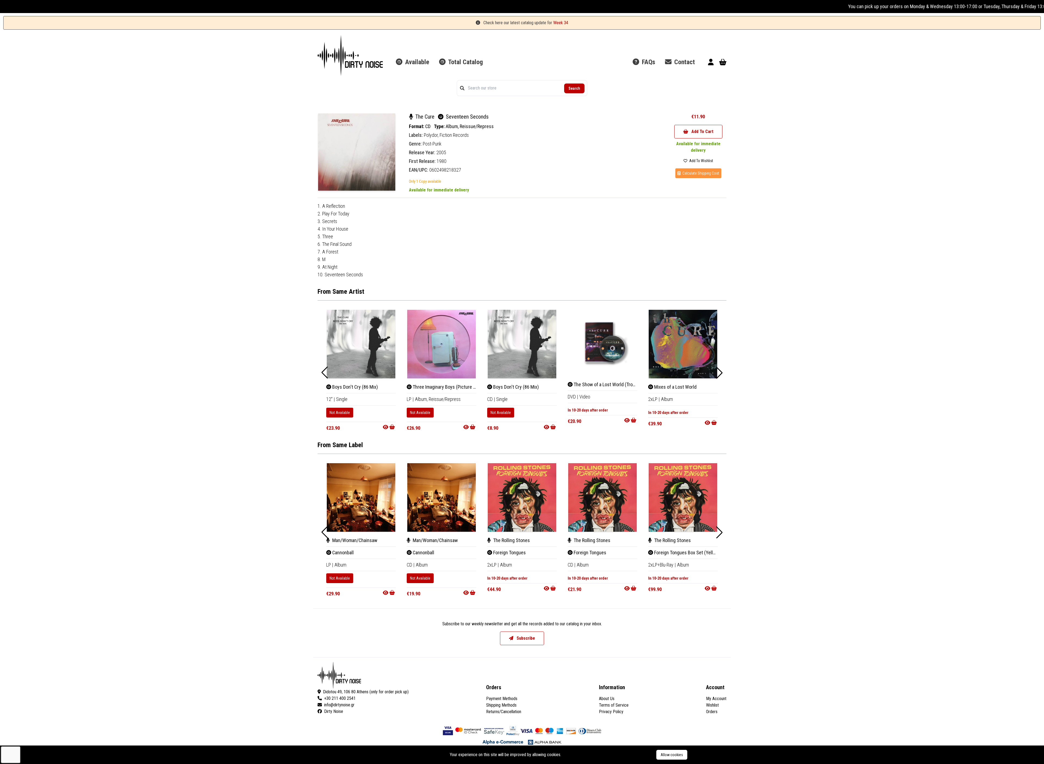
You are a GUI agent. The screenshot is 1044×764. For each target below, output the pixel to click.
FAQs (647, 62)
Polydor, (432, 135)
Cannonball (342, 552)
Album (667, 399)
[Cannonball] (361, 497)
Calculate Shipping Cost (700, 173)
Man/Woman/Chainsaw (354, 540)
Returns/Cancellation (503, 711)
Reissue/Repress (477, 126)
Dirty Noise (333, 711)
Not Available (340, 412)
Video (584, 397)
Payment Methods (501, 698)
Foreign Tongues (509, 552)
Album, (453, 126)
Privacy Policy (611, 711)
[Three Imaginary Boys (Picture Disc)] (441, 344)
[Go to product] (389, 427)
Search (574, 88)
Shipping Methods (501, 705)
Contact (684, 62)
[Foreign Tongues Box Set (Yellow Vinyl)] (683, 497)
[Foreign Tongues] (522, 497)
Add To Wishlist (700, 161)
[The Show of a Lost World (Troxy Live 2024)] (602, 343)
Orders (711, 711)
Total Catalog (465, 62)
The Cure (425, 116)
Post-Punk (432, 144)
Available (416, 62)
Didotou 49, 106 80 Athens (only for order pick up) (366, 691)
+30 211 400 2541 (340, 698)
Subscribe (525, 638)
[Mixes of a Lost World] (683, 344)
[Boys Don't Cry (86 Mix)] (361, 344)
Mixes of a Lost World (675, 387)
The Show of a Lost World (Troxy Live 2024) (615, 384)
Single (341, 399)
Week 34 (560, 22)
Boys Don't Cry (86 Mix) (354, 387)
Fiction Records (454, 135)
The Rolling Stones (511, 540)
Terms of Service (614, 705)
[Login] (711, 63)
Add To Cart (701, 131)
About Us (606, 698)
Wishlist (712, 705)
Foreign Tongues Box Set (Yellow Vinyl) (692, 552)
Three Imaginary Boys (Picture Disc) (447, 387)
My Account (716, 698)
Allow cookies (672, 755)
